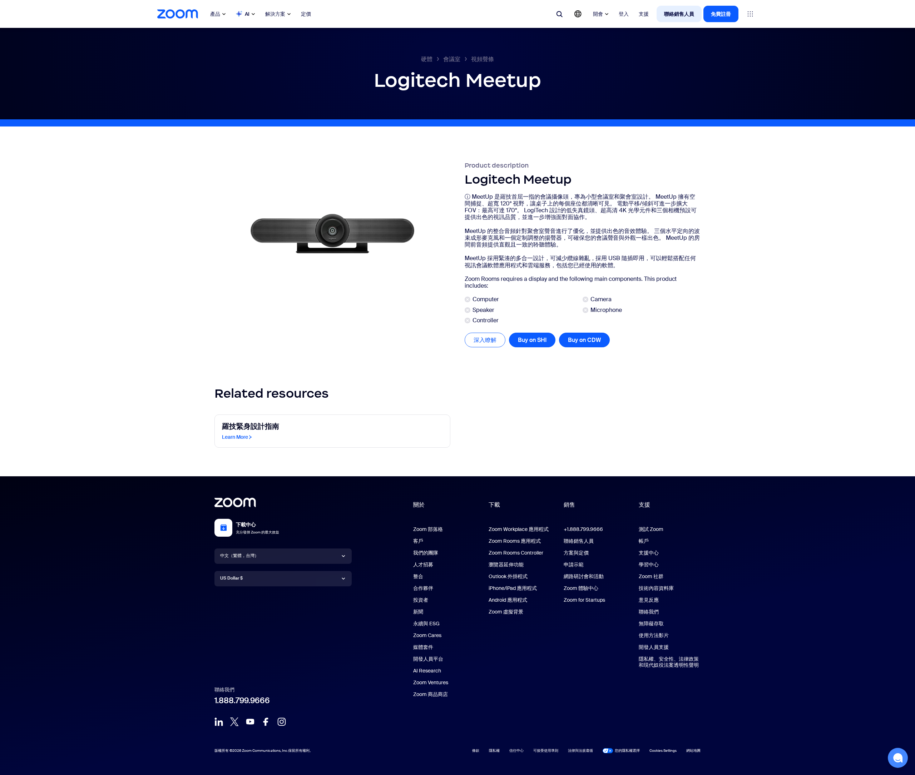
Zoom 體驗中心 (581, 588)
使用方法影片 (654, 635)
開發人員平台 (428, 659)
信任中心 (516, 750)
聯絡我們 (649, 611)
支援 (644, 14)
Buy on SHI (532, 340)
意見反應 (649, 600)
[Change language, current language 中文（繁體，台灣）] (578, 14)
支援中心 (649, 553)
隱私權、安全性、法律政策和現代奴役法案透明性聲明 (669, 662)
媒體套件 (423, 647)
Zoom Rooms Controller (516, 553)
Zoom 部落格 (428, 529)
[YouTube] (250, 721)
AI (247, 14)
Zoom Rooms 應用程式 (515, 541)
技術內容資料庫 (656, 588)
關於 (419, 504)
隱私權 (494, 750)
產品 (215, 14)
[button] (898, 758)
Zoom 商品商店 (430, 694)
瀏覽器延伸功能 (506, 564)
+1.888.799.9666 (583, 529)
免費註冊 (721, 14)
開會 (598, 14)
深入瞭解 (489, 340)
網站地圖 (693, 750)
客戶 (418, 541)
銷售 (569, 504)
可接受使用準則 (545, 750)
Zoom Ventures (430, 682)
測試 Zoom (651, 529)
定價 (306, 14)
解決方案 (275, 14)
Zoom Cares (427, 635)
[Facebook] (266, 721)
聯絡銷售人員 (679, 14)
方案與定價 (576, 553)
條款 (475, 750)
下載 (494, 504)
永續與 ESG (426, 623)
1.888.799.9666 (242, 700)
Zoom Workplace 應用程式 (519, 529)
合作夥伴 (423, 588)
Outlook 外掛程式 (508, 576)
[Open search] (559, 14)
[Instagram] (281, 721)
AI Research (427, 670)
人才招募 (423, 564)
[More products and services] (750, 13)
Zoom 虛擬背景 (506, 611)
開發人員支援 (654, 647)
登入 (624, 14)
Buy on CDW (584, 340)
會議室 (451, 59)
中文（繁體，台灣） (239, 555)
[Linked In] (218, 721)
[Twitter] (234, 721)
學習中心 (649, 564)
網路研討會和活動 (584, 576)
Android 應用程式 (508, 600)
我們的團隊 (425, 553)
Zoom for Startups (584, 600)
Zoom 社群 (651, 576)
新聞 (418, 611)
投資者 (420, 600)
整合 (418, 576)
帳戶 (644, 541)
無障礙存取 (651, 623)
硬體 (426, 59)
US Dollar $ (231, 578)
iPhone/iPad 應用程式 (513, 588)
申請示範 (574, 564)
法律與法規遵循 (580, 750)
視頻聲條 (482, 59)
